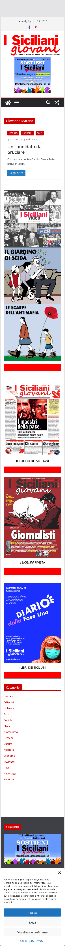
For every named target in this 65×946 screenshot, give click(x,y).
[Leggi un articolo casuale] (57, 113)
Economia (10, 766)
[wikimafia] (30, 18)
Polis (39, 143)
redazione (31, 149)
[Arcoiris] (23, 3)
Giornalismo (11, 742)
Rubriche (9, 790)
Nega (32, 922)
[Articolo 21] (36, 3)
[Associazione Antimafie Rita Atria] (42, 13)
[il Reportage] (47, 8)
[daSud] (56, 3)
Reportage (10, 784)
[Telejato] (15, 18)
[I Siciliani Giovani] (8, 113)
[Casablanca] (46, 3)
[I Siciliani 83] (9, 23)
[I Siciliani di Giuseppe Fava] (43, 18)
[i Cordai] (32, 8)
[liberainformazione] (7, 13)
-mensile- (13, 143)
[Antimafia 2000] (7, 3)
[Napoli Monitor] (21, 13)
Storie (7, 736)
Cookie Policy (27, 940)
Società (8, 730)
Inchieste (9, 718)
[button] (59, 873)
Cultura (8, 754)
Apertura (9, 760)
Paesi (7, 778)
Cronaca (9, 707)
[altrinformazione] (34, 23)
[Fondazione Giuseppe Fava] (36, 18)
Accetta (32, 912)
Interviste (9, 772)
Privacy (39, 940)
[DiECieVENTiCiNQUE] (13, 8)
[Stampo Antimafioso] (5, 18)
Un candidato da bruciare (24, 159)
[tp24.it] (24, 18)
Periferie (9, 748)
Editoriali (27, 143)
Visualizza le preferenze (32, 932)
